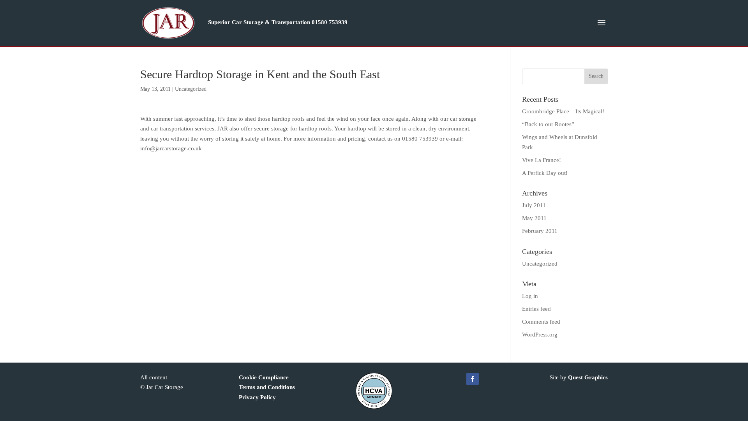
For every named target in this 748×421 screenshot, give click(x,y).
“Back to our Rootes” (548, 124)
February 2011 (539, 231)
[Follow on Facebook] (472, 379)
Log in (530, 296)
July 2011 (534, 205)
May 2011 (534, 218)
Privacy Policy (257, 397)
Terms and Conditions (267, 387)
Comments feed (541, 322)
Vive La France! (541, 160)
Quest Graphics (588, 377)
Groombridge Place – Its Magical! (563, 111)
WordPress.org (539, 334)
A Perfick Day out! (545, 173)
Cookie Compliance (264, 377)
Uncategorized (190, 89)
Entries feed (536, 309)
